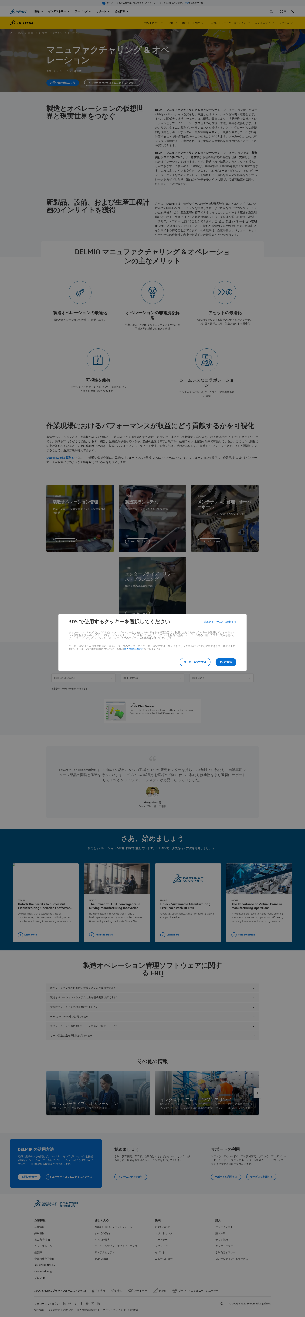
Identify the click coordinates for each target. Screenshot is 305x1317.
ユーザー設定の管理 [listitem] (195, 662)
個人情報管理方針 (134, 649)
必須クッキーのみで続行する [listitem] (220, 621)
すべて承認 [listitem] (226, 662)
